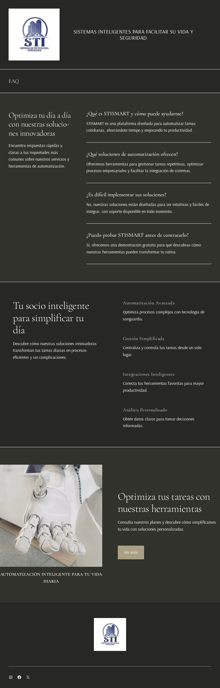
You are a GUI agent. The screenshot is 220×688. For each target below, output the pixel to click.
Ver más (131, 552)
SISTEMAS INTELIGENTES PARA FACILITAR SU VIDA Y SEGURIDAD (133, 34)
